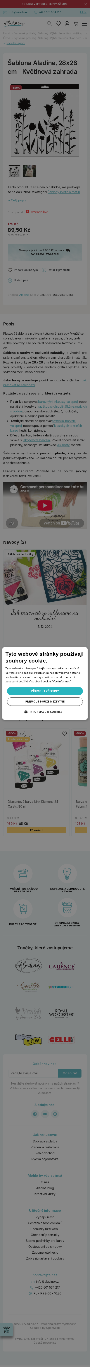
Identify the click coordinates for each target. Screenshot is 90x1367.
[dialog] (45, 683)
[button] (45, 711)
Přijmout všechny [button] (45, 691)
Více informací (61, 681)
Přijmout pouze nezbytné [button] (45, 701)
